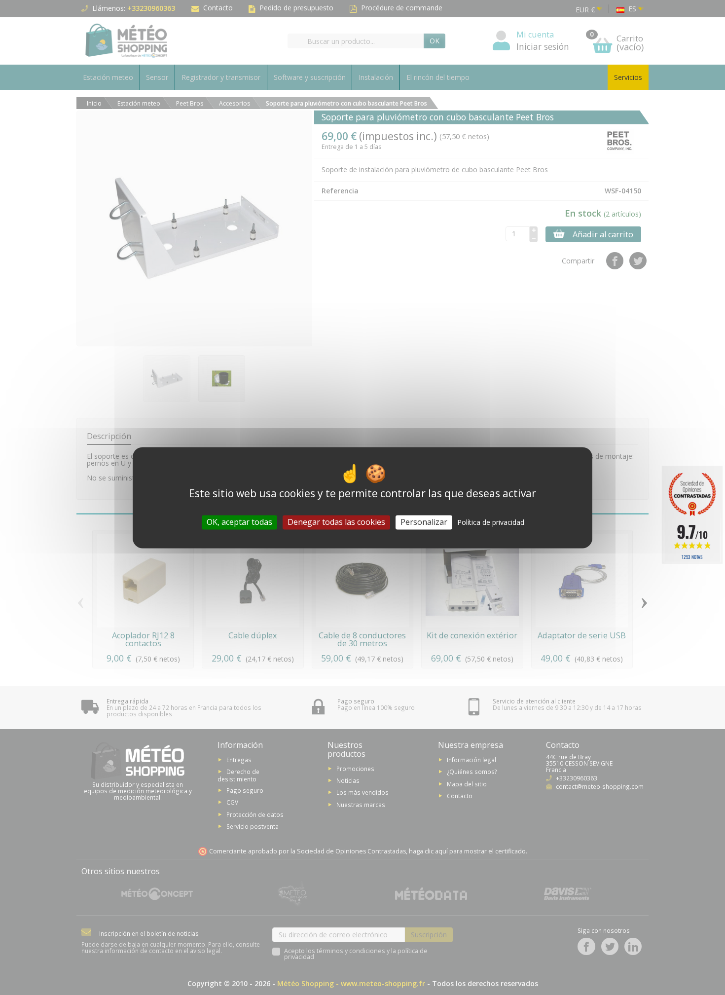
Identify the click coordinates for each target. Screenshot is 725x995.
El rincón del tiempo (438, 77)
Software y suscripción (310, 77)
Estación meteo (108, 77)
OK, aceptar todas (239, 521)
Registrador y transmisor (220, 77)
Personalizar (423, 521)
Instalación (376, 77)
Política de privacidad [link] (490, 522)
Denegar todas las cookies (336, 521)
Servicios (628, 77)
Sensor (157, 77)
